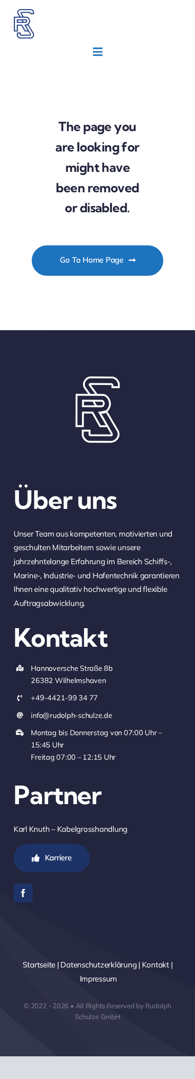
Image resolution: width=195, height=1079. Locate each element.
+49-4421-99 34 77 (64, 697)
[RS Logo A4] (24, 13)
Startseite (39, 964)
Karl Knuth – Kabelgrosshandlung (70, 829)
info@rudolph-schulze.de (71, 715)
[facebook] (23, 893)
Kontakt (155, 964)
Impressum (98, 978)
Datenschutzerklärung (98, 964)
